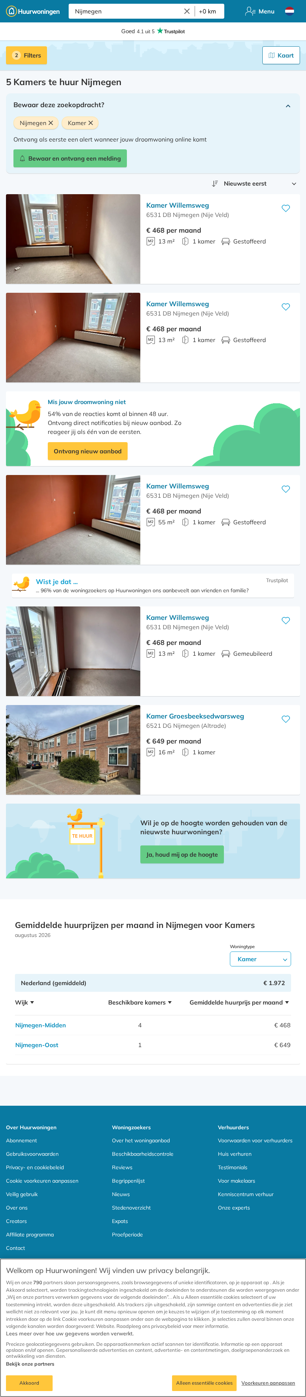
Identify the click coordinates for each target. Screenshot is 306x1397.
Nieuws (121, 1194)
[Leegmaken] (186, 11)
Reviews (122, 1167)
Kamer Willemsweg (177, 205)
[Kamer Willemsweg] (73, 239)
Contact (15, 1248)
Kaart (286, 55)
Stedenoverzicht (131, 1207)
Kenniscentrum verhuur (246, 1194)
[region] (153, 1327)
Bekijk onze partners (30, 1364)
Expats (120, 1221)
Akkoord (29, 1383)
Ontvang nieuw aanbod (88, 451)
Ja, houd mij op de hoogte (182, 854)
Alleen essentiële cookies (204, 1383)
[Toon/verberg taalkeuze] (289, 11)
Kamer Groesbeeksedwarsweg (195, 716)
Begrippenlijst (128, 1180)
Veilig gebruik (22, 1194)
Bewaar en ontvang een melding (74, 158)
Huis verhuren (235, 1154)
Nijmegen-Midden (40, 1025)
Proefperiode (127, 1234)
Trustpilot (277, 580)
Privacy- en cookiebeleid (35, 1167)
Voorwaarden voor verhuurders (255, 1140)
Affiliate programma (30, 1234)
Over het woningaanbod (141, 1140)
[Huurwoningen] (33, 11)
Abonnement (21, 1140)
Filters (32, 55)
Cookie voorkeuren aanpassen (42, 1180)
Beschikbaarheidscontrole (143, 1154)
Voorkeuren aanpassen (268, 1383)
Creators (16, 1221)
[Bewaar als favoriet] (286, 208)
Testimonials (232, 1167)
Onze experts (234, 1207)
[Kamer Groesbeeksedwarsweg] (73, 750)
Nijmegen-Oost (36, 1045)
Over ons (17, 1207)
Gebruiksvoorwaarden (32, 1154)
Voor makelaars (236, 1180)
